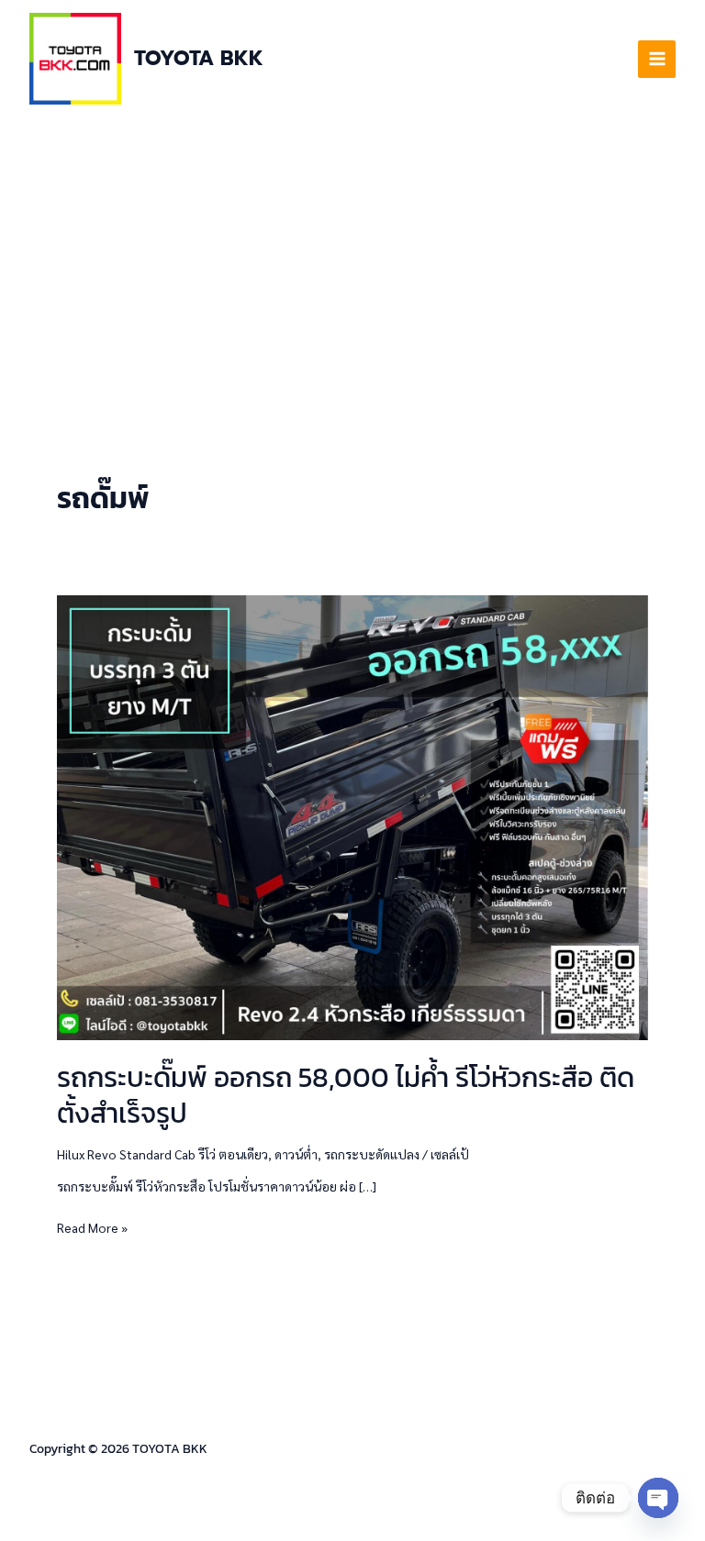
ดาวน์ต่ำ (296, 1154)
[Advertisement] (352, 255)
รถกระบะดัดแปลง (372, 1154)
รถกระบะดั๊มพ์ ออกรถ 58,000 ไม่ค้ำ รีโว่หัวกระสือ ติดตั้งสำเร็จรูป (345, 1095)
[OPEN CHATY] (658, 1498)
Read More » (92, 1226)
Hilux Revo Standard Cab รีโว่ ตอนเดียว (162, 1154)
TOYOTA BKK (198, 58)
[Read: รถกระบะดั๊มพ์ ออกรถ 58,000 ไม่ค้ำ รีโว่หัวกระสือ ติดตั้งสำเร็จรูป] (352, 815)
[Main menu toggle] (657, 59)
